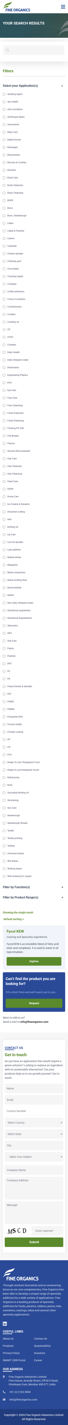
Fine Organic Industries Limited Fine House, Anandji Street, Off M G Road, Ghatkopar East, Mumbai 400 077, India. (33, 1380)
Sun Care (11, 808)
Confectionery (14, 306)
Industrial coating (16, 511)
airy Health (12, 101)
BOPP (10, 200)
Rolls (9, 785)
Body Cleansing (15, 193)
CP (8, 329)
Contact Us (40, 1338)
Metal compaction (16, 572)
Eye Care (11, 390)
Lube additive (14, 549)
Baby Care (12, 132)
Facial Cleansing (15, 420)
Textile (10, 830)
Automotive (13, 124)
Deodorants (13, 367)
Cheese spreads (15, 253)
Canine (10, 238)
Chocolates (13, 268)
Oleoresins (12, 625)
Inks (9, 519)
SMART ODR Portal (14, 1360)
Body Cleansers (15, 185)
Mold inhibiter (14, 587)
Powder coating (15, 732)
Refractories (13, 777)
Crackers (11, 344)
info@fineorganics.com (34, 1021)
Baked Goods (14, 139)
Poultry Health (14, 724)
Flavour (11, 443)
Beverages (12, 147)
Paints (10, 648)
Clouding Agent (15, 276)
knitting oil (12, 527)
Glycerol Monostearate (18, 451)
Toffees (11, 846)
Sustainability (42, 1345)
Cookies (11, 314)
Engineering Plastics (17, 375)
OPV (9, 633)
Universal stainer (15, 853)
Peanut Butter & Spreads (19, 686)
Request (34, 1003)
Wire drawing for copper (19, 876)
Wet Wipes (12, 861)
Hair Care (12, 458)
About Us (8, 1338)
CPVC (10, 337)
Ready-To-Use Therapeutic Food (23, 762)
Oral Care (11, 641)
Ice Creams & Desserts (18, 504)
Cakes (10, 223)
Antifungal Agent (16, 117)
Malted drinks (14, 557)
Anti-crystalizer (14, 109)
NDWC (10, 595)
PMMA (11, 709)
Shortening (13, 800)
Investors (39, 1353)
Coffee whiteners (15, 291)
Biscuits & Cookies (16, 162)
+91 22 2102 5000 (20, 1391)
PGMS (10, 701)
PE (8, 678)
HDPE (10, 489)
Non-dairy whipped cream (20, 603)
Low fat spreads (15, 542)
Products (8, 1345)
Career (38, 1360)
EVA (9, 382)
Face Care (12, 398)
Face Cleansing (15, 405)
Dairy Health (13, 352)
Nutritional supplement (19, 610)
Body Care (12, 177)
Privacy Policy (11, 1353)
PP (8, 739)
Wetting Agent (14, 868)
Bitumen (11, 170)
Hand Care (12, 481)
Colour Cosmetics (16, 299)
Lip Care (11, 534)
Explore (34, 961)
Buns (10, 208)
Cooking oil (13, 322)
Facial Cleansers (15, 413)
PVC (9, 754)
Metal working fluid (17, 580)
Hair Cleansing (14, 473)
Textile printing (14, 838)
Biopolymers (13, 155)
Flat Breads (13, 436)
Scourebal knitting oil (18, 792)
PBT (9, 663)
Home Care (13, 496)
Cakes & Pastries (15, 230)
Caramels (12, 246)
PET (9, 694)
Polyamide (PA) (15, 716)
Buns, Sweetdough (16, 215)
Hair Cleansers (14, 466)
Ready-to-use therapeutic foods (23, 770)
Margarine (12, 565)
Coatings (11, 284)
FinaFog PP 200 (15, 428)
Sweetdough (13, 815)
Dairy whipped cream (17, 360)
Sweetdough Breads (17, 823)
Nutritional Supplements (19, 618)
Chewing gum (14, 261)
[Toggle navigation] (61, 6)
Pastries (11, 656)
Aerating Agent (14, 94)
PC (8, 671)
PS (8, 747)
